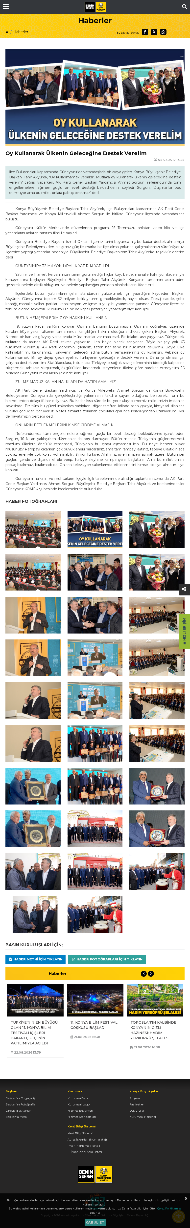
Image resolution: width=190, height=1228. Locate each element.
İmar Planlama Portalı (84, 1145)
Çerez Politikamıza (169, 1208)
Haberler (20, 32)
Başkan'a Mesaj (16, 1117)
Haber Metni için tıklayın (37, 959)
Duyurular (136, 1110)
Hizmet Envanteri (80, 1110)
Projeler (134, 1098)
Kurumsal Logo (79, 1104)
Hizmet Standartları (82, 1117)
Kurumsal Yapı (78, 1098)
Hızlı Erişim (184, 630)
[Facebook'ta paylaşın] (145, 32)
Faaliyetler (136, 1104)
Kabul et (95, 1222)
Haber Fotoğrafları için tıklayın (109, 959)
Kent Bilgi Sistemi (80, 1133)
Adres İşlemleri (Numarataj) (87, 1139)
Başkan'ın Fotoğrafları (21, 1104)
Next (151, 974)
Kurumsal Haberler (142, 1117)
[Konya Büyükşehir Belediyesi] (95, 7)
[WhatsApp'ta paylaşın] (163, 32)
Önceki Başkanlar (18, 1110)
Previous (144, 974)
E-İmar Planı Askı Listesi (85, 1152)
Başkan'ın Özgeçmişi (20, 1098)
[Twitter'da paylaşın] (154, 32)
